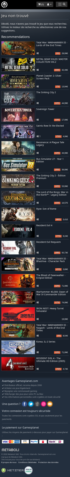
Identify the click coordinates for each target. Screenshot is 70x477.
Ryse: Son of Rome (46, 208)
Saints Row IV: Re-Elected (50, 125)
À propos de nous (8, 462)
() (42, 4)
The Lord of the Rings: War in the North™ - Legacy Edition (52, 193)
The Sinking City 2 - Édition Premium (51, 177)
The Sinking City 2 (46, 92)
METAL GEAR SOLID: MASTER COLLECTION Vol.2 (52, 60)
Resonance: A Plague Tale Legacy (50, 144)
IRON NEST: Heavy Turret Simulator (50, 310)
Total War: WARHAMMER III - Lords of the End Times (51, 44)
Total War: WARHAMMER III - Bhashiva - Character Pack (51, 260)
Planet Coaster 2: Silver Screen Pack (48, 77)
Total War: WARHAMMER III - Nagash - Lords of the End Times (51, 327)
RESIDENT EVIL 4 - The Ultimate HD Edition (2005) (50, 360)
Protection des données (48, 462)
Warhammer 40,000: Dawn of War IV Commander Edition (52, 293)
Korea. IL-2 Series (45, 341)
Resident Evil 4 (44, 225)
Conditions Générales (27, 462)
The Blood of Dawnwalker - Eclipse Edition (50, 276)
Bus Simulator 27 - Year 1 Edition (50, 160)
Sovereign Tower (45, 109)
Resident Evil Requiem (48, 241)
